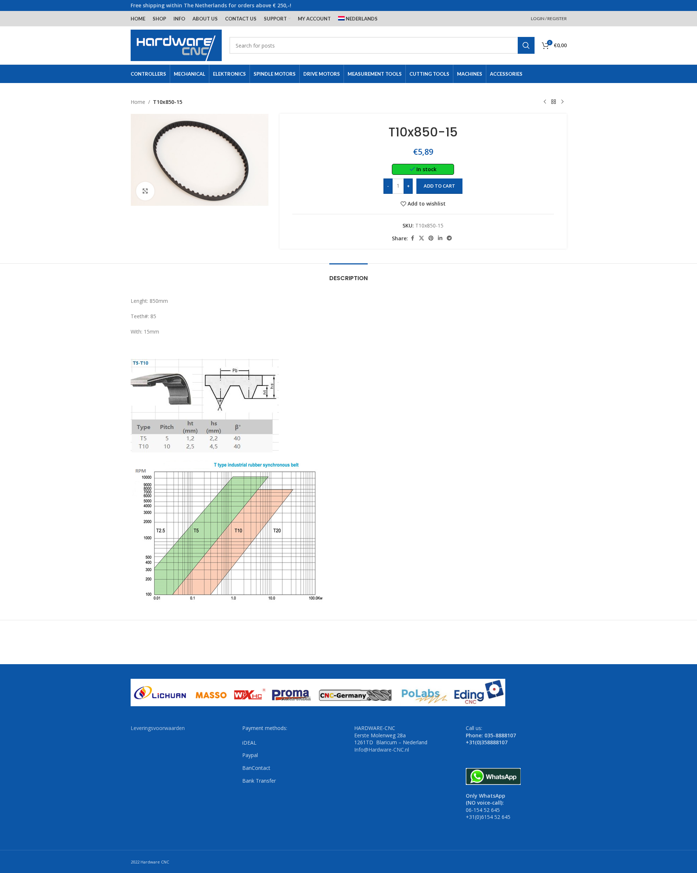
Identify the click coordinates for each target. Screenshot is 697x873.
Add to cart (439, 185)
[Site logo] (176, 44)
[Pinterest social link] (431, 238)
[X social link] (421, 238)
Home (138, 101)
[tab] (348, 274)
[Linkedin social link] (440, 238)
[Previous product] (544, 102)
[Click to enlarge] (145, 191)
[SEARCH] (526, 45)
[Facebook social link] (412, 238)
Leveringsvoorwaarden (158, 728)
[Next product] (562, 102)
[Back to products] (553, 102)
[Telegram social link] (449, 238)
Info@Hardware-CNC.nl (381, 749)
